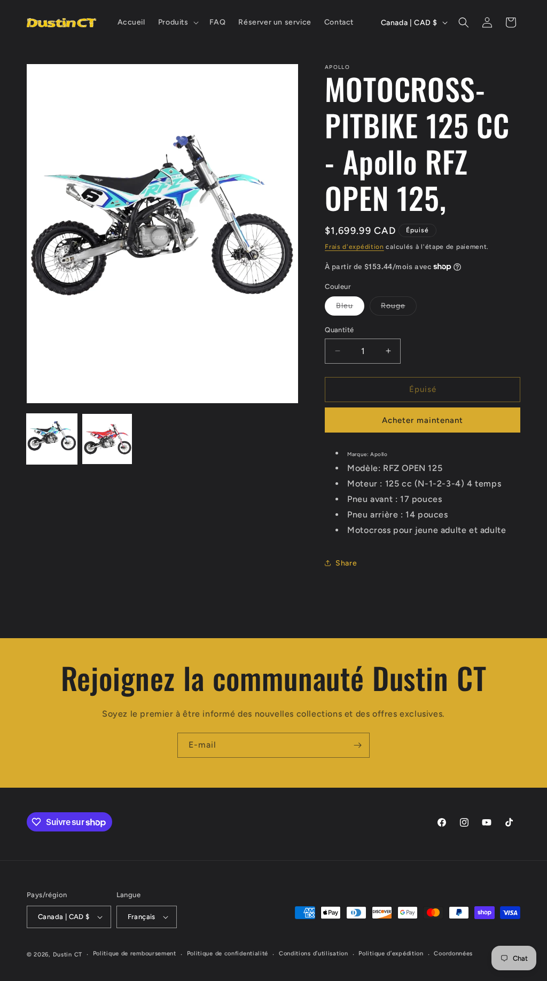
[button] (177, 22)
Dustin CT (67, 954)
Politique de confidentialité (228, 953)
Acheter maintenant (422, 420)
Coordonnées (453, 953)
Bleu (350, 308)
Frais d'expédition (354, 246)
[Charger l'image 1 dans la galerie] (52, 439)
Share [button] (346, 563)
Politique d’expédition (390, 953)
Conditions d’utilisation (313, 953)
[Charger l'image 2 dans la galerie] (107, 439)
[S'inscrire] (357, 745)
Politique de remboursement (134, 953)
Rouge (399, 308)
